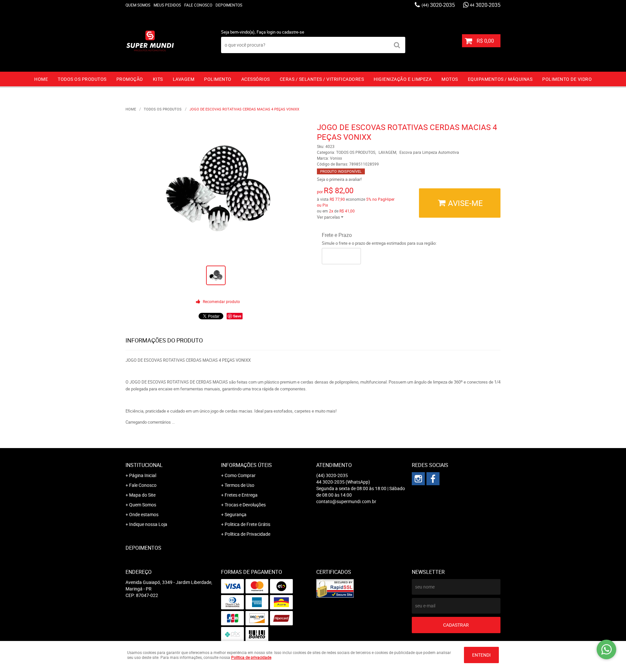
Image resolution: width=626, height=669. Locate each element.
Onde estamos (143, 514)
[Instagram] (418, 478)
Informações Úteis (246, 465)
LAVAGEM (184, 79)
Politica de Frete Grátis (247, 524)
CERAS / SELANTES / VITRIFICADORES (322, 79)
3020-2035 (438, 4)
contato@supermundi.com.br (346, 501)
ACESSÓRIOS (255, 79)
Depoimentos (229, 4)
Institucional (144, 465)
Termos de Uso (239, 485)
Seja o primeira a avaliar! (339, 179)
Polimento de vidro (567, 79)
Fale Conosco (198, 4)
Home (41, 79)
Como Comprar (240, 475)
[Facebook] (433, 478)
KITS (158, 79)
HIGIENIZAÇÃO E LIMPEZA (403, 79)
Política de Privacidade (247, 534)
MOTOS (449, 79)
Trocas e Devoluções (245, 505)
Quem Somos (138, 4)
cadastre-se (293, 32)
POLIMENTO (217, 79)
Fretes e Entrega (241, 495)
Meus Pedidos (167, 4)
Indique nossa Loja (148, 524)
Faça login (266, 32)
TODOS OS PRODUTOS (82, 79)
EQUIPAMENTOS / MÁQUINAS (500, 79)
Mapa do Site (142, 495)
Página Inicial (142, 475)
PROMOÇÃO (129, 79)
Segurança (235, 514)
